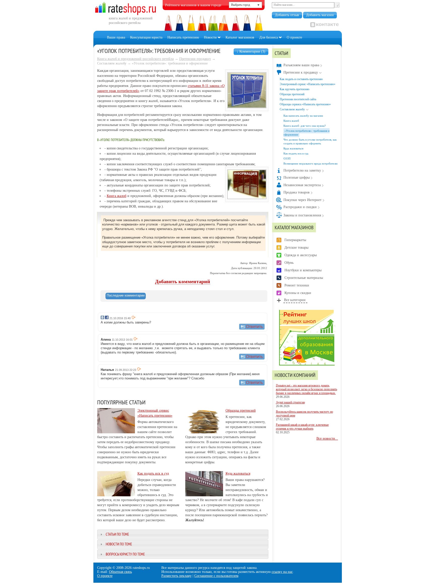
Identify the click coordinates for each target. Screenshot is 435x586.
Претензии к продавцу (300, 72)
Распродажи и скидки (300, 207)
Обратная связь (120, 572)
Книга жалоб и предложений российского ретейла (135, 59)
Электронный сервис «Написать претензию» (307, 84)
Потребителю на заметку (302, 170)
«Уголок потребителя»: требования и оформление (306, 132)
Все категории (295, 300)
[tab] (125, 296)
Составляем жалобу (292, 109)
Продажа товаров (296, 192)
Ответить (254, 326)
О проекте (294, 37)
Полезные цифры (296, 177)
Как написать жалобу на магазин (303, 115)
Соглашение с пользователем (216, 576)
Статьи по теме (117, 534)
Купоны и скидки (297, 293)
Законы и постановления (302, 215)
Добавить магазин (320, 15)
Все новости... (327, 438)
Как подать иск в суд (153, 473)
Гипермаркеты (295, 240)
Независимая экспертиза (302, 185)
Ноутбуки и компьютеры (302, 270)
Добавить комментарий (182, 281)
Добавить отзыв (287, 15)
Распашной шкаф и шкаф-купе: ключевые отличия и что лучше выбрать (302, 426)
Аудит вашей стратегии (290, 402)
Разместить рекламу (176, 576)
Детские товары (296, 247)
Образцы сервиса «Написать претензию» (305, 104)
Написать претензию (183, 37)
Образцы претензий (241, 410)
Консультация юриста (146, 37)
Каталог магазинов (240, 37)
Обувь (289, 263)
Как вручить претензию (294, 89)
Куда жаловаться (238, 473)
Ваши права (116, 37)
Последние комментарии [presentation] (125, 295)
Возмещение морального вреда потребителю (310, 163)
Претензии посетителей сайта (298, 99)
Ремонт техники (296, 285)
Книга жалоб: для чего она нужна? (304, 125)
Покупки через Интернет (302, 200)
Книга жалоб (116, 196)
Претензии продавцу (195, 59)
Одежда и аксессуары (300, 255)
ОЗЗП (287, 158)
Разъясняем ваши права (301, 65)
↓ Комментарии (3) (251, 51)
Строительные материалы (303, 278)
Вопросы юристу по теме (125, 554)
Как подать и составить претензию (301, 79)
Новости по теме (119, 544)
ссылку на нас (282, 572)
